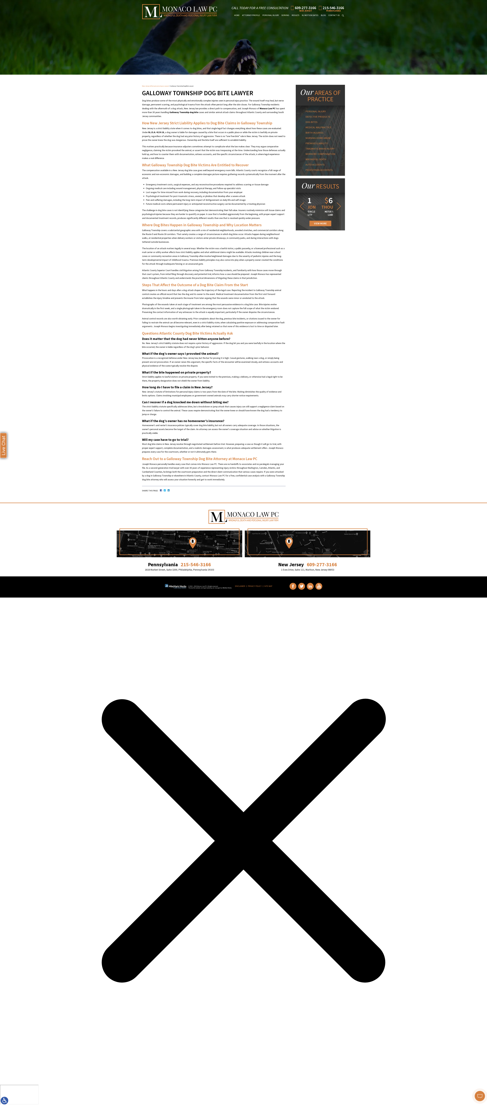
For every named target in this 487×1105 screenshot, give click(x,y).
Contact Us (334, 15)
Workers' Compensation (320, 154)
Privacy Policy (255, 586)
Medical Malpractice (318, 127)
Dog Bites (311, 122)
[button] (301, 206)
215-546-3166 (333, 7)
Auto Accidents (315, 164)
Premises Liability (317, 143)
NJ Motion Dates (310, 15)
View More (320, 223)
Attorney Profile (251, 15)
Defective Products (318, 116)
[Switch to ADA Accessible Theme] (4, 1100)
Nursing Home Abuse (318, 138)
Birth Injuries (314, 132)
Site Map (268, 586)
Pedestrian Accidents (319, 169)
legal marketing (207, 588)
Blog (323, 15)
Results (295, 15)
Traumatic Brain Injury (320, 148)
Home (237, 15)
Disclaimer (240, 586)
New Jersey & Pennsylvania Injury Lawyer (155, 86)
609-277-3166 (305, 7)
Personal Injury (270, 15)
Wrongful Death (316, 159)
